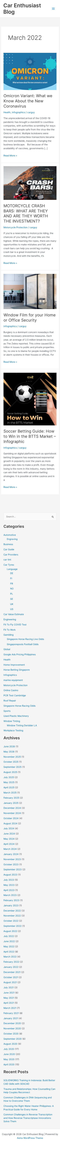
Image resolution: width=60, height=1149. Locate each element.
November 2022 (12, 915)
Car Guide (9, 549)
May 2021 (9, 997)
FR (11, 583)
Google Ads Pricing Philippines (20, 654)
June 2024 (9, 833)
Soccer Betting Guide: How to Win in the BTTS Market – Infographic (30, 436)
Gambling (9, 634)
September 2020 (13, 1038)
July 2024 (9, 828)
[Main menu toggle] (53, 8)
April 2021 (9, 1002)
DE (11, 573)
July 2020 (9, 1049)
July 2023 (9, 879)
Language (12, 569)
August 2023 (10, 874)
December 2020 (12, 1023)
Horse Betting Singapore (17, 669)
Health (7, 112)
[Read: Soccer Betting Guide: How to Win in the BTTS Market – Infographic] (30, 399)
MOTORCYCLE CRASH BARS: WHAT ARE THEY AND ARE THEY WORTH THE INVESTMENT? (26, 213)
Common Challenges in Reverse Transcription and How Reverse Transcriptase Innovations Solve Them (28, 1118)
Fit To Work (10, 629)
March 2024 (10, 849)
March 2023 (10, 895)
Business (8, 544)
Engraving (12, 539)
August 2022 (10, 931)
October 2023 (11, 864)
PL (11, 593)
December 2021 (12, 972)
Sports (7, 711)
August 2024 (10, 823)
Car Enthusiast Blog (22, 8)
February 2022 (11, 961)
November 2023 (12, 859)
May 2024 (9, 838)
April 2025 (9, 787)
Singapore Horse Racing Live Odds (25, 639)
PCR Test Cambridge (15, 695)
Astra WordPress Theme (30, 1138)
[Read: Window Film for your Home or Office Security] (30, 291)
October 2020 (11, 1033)
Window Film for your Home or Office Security (30, 318)
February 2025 (11, 797)
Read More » (10, 156)
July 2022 (9, 936)
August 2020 (10, 1043)
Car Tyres (9, 564)
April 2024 (9, 844)
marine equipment (13, 680)
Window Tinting (12, 721)
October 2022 (11, 920)
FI (11, 578)
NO (12, 588)
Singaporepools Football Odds (22, 644)
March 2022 (10, 956)
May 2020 (9, 1059)
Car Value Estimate (14, 614)
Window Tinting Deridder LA (22, 725)
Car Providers (11, 554)
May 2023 (9, 885)
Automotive (10, 535)
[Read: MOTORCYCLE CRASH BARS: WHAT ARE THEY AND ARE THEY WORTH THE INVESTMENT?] (30, 183)
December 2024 (12, 808)
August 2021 (10, 982)
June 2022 (9, 941)
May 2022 (9, 946)
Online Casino (11, 690)
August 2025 (10, 772)
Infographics (18, 112)
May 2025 (9, 782)
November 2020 (12, 1028)
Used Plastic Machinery (16, 716)
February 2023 (11, 900)
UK (11, 604)
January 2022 (11, 967)
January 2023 (11, 905)
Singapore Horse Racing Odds (20, 705)
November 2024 (12, 813)
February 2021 (11, 1013)
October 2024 (11, 818)
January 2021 (11, 1018)
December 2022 (12, 910)
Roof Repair (10, 700)
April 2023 (9, 890)
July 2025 (9, 777)
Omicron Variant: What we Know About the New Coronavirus (28, 101)
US (11, 609)
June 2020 (9, 1054)
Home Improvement (14, 664)
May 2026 (9, 751)
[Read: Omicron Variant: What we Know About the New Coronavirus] (30, 71)
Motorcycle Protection (16, 227)
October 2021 (11, 977)
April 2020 (9, 1064)
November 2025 (12, 756)
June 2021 (9, 992)
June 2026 (9, 746)
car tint (7, 559)
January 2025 (11, 803)
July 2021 (9, 987)
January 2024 (11, 854)
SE (11, 599)
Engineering (10, 619)
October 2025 (11, 761)
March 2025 (10, 792)
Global (7, 649)
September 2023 (13, 869)
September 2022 (13, 926)
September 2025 (13, 767)
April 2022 (9, 951)
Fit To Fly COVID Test (15, 624)
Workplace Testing (13, 730)
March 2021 (10, 1008)
